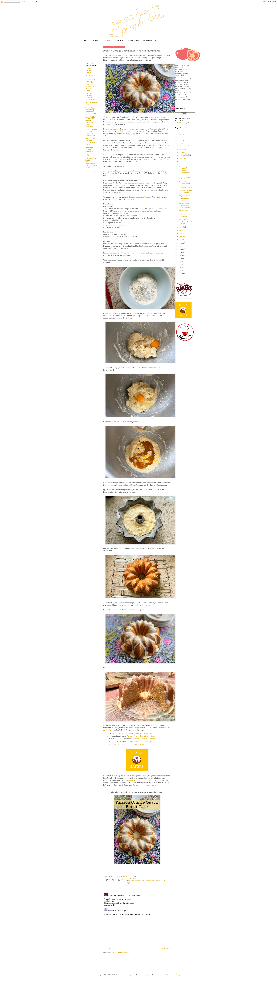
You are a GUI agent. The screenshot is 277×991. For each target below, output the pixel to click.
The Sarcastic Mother (90, 159)
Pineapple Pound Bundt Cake (132, 744)
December (184, 146)
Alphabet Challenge (149, 40)
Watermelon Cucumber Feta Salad (185, 221)
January (183, 239)
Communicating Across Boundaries (91, 81)
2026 (180, 131)
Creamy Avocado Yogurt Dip (185, 191)
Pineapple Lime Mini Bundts (144, 739)
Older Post (166, 949)
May (181, 227)
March (182, 233)
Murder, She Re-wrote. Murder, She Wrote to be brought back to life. (91, 165)
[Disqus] (137, 919)
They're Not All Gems (90, 139)
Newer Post (108, 949)
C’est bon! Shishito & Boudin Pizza (90, 133)
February (183, 236)
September (184, 155)
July (181, 161)
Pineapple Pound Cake (143, 742)
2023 (180, 140)
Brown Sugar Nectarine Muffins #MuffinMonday (185, 170)
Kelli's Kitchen (91, 130)
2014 (179, 264)
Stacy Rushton (116, 876)
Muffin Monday (133, 40)
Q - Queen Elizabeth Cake (90, 98)
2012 (179, 271)
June (181, 164)
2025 (180, 134)
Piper (87, 104)
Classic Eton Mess (183, 211)
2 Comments (131, 878)
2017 (179, 255)
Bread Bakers (106, 40)
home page (151, 785)
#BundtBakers (136, 881)
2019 (179, 249)
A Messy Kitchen (88, 94)
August (182, 158)
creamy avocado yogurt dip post (135, 171)
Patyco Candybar (135, 728)
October (183, 152)
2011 (179, 274)
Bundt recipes (146, 881)
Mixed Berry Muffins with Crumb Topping (91, 111)
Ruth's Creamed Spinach (185, 216)
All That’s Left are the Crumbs (131, 131)
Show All (95, 172)
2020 (180, 246)
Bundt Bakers (119, 40)
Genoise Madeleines (89, 75)
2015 (179, 261)
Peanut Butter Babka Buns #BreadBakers (185, 205)
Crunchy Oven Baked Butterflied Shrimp (184, 197)
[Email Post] (134, 876)
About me (94, 40)
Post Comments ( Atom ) (122, 952)
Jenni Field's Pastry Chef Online (90, 118)
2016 (179, 258)
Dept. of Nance (91, 103)
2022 (180, 143)
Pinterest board (129, 780)
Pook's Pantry (90, 108)
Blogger (178, 975)
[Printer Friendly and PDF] (114, 880)
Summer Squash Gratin (185, 178)
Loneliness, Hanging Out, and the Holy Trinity (90, 87)
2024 (180, 137)
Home (86, 40)
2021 (179, 243)
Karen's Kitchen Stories (88, 70)
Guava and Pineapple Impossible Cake (137, 733)
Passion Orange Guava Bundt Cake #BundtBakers (185, 184)
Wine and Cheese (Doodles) (89, 149)
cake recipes (156, 881)
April (182, 230)
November (184, 149)
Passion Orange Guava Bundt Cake (141, 736)
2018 (179, 252)
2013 (179, 268)
